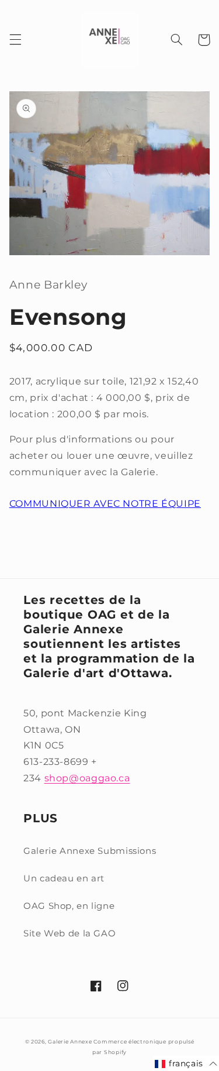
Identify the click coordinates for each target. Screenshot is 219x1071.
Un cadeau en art (64, 878)
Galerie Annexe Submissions (89, 851)
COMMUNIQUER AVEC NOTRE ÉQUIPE (105, 503)
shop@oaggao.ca (87, 778)
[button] (15, 39)
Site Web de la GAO (69, 933)
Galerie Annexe (70, 1042)
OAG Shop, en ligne (68, 906)
